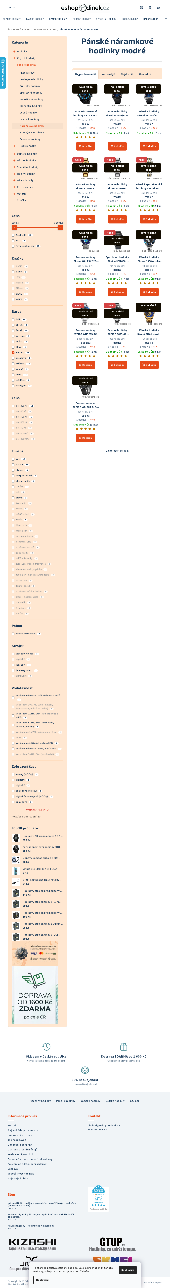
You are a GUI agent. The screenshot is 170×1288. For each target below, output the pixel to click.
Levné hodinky (29, 112)
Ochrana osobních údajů (23, 1149)
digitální (22, 659)
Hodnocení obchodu (20, 1135)
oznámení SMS (26, 541)
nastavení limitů (26, 536)
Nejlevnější (108, 74)
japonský (23, 665)
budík (21, 519)
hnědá (21, 341)
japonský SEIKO (26, 670)
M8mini (21, 288)
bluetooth (23, 525)
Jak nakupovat (17, 1140)
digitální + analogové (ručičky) (34, 796)
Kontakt (13, 1125)
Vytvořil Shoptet (153, 1282)
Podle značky (28, 146)
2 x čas (21, 486)
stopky (22, 470)
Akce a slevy (27, 73)
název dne (23, 580)
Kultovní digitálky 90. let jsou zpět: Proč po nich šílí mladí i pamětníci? (41, 1215)
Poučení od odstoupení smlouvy (27, 1164)
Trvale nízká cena (27, 246)
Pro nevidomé (25, 187)
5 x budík (23, 602)
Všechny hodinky (41, 1101)
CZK (10, 7)
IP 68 (20, 737)
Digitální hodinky (30, 86)
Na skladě (23, 235)
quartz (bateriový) (28, 633)
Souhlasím (127, 1270)
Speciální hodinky (28, 167)
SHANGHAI (23, 676)
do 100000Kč (25, 439)
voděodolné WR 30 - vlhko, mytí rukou (38, 748)
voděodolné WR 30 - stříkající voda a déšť (38, 697)
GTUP (21, 271)
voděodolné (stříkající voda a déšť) (36, 743)
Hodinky (22, 51)
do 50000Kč (24, 433)
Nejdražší (127, 74)
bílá (20, 319)
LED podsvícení (26, 475)
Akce (20, 240)
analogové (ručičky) (28, 791)
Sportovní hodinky (31, 93)
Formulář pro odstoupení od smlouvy (30, 1159)
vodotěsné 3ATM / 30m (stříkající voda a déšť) (37, 715)
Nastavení (42, 1280)
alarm (21, 497)
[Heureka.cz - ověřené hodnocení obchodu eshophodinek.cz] (98, 1198)
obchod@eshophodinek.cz (104, 1125)
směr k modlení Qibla (29, 597)
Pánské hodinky (26, 65)
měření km (23, 531)
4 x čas (21, 613)
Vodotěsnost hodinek (21, 1174)
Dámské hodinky (27, 154)
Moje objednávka (18, 1178)
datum (22, 464)
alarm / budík (25, 481)
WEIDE (21, 299)
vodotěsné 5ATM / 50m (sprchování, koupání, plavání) (35, 724)
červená (22, 336)
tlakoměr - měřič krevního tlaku (34, 575)
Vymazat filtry (36, 810)
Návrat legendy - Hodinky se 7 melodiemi (31, 1226)
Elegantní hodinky (31, 106)
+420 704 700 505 (98, 1129)
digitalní (22, 780)
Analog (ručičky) (26, 774)
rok (20, 492)
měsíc (21, 508)
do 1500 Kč (24, 417)
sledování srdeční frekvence (33, 564)
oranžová (23, 358)
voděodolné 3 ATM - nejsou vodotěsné (38, 732)
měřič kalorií (24, 514)
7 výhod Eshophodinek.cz (23, 1130)
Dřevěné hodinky (30, 139)
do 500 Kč (23, 411)
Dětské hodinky (26, 160)
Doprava (13, 1169)
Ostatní (22, 194)
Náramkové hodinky (32, 126)
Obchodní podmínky (20, 1145)
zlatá (21, 374)
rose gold (23, 385)
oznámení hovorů (27, 547)
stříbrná (23, 363)
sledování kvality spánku (31, 569)
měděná (22, 380)
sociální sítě (24, 553)
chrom (21, 325)
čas (20, 459)
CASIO (21, 266)
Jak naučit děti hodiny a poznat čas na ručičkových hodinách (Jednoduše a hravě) (42, 1204)
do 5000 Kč (24, 422)
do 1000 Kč (24, 406)
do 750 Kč (23, 427)
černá (21, 330)
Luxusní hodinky (29, 119)
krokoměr (23, 503)
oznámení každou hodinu (31, 591)
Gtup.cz (135, 1101)
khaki (21, 347)
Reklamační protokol (20, 1154)
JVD (20, 277)
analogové (23, 802)
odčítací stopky (26, 558)
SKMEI (21, 294)
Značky (21, 200)
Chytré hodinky (26, 58)
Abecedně (145, 74)
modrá (22, 352)
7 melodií (23, 608)
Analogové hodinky (31, 79)
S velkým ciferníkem (32, 132)
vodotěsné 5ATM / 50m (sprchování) (37, 754)
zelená (21, 369)
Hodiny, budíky (26, 174)
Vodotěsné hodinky (31, 99)
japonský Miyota (26, 653)
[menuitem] (11, 19)
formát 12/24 (25, 586)
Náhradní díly (25, 180)
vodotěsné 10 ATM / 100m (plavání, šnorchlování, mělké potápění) (34, 706)
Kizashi (22, 282)
